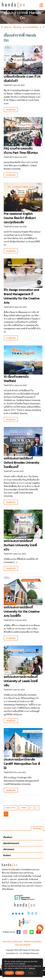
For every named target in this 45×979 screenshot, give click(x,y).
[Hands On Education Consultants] (24, 905)
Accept (9, 973)
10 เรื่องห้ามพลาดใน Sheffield (16, 378)
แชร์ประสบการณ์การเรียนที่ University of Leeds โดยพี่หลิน (21, 680)
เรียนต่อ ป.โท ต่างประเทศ (21, 883)
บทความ (7, 27)
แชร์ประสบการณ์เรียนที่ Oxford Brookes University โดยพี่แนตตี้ (21, 462)
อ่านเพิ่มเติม (11, 109)
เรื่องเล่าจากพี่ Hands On (20, 37)
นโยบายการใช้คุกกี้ (22, 944)
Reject (20, 973)
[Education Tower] (24, 897)
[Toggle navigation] (40, 5)
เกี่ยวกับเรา (7, 837)
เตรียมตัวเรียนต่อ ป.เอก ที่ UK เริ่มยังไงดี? (22, 78)
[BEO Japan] (24, 913)
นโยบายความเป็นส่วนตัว (13, 941)
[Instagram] (25, 932)
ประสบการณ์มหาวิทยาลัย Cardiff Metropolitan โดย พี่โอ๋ (22, 763)
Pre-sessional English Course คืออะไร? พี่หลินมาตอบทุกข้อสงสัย (20, 217)
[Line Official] (32, 932)
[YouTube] (38, 932)
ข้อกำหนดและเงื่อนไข (33, 941)
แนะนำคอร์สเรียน (30, 27)
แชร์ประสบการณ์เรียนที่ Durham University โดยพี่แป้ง (20, 545)
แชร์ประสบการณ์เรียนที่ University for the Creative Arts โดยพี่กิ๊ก (22, 611)
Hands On (6, 869)
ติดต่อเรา (7, 855)
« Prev (23, 807)
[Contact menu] (39, 928)
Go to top (37, 828)
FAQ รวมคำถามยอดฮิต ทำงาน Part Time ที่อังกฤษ (21, 150)
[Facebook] (19, 932)
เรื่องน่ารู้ (17, 27)
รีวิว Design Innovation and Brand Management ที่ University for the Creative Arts (22, 296)
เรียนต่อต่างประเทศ (18, 873)
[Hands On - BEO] (25, 922)
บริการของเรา (8, 849)
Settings (32, 968)
